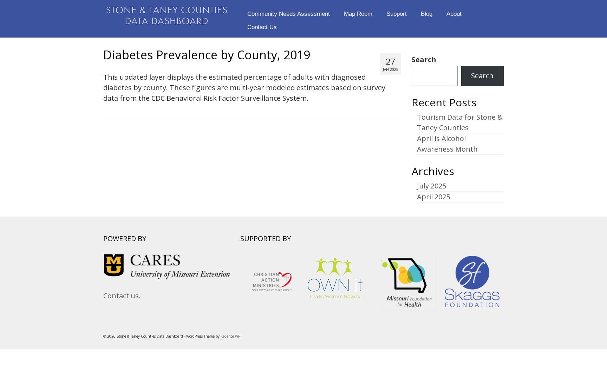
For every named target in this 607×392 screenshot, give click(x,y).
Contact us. (122, 295)
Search (424, 59)
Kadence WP (230, 336)
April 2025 (433, 196)
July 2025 (431, 186)
